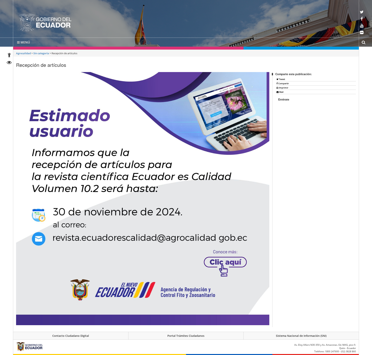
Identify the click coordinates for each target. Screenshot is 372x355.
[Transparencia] (9, 63)
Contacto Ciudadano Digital (70, 335)
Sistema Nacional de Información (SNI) (301, 335)
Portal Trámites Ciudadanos (185, 335)
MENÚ (25, 42)
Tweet (281, 78)
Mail (281, 91)
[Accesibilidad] (9, 56)
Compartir (283, 82)
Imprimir (283, 86)
